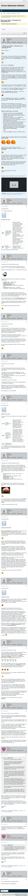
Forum (4, 13)
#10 (26, 648)
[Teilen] (25, 43)
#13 (26, 824)
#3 (26, 262)
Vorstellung (20, 810)
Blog (24, 328)
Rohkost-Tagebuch (8, 811)
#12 (26, 755)
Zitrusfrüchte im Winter (6, 104)
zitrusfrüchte (19, 194)
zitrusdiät (14, 194)
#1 (26, 45)
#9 (26, 586)
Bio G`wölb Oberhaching (11, 267)
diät (11, 193)
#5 (26, 361)
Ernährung (9, 13)
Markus (8, 38)
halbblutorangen (22, 193)
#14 (26, 842)
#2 (26, 206)
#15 (26, 879)
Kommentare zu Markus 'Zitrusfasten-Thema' (10, 342)
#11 (26, 711)
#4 (26, 321)
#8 (26, 516)
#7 (26, 460)
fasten (14, 193)
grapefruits (17, 193)
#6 (26, 403)
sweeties (11, 194)
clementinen (9, 193)
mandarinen (4, 194)
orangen (7, 194)
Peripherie (14, 13)
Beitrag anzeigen (12, 757)
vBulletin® (21, 893)
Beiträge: (19, 42)
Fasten (18, 13)
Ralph (25, 74)
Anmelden (24, 0)
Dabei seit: (9, 42)
